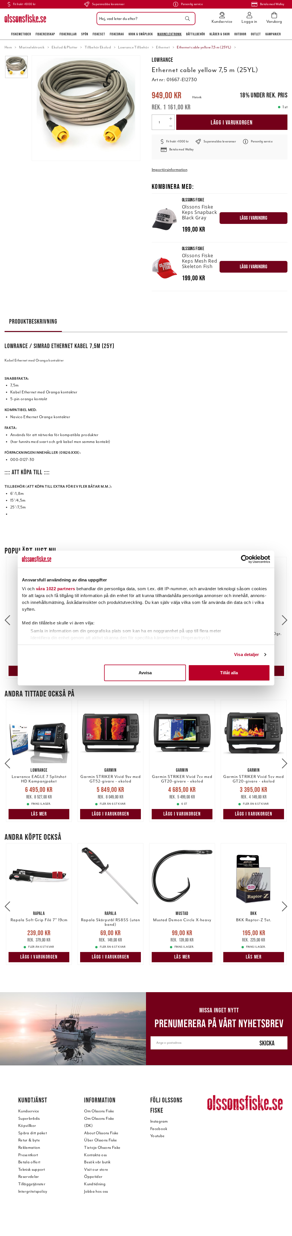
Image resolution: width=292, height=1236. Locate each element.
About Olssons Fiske (101, 1133)
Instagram (159, 1121)
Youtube (157, 1135)
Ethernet (163, 47)
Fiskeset (99, 34)
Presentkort (28, 1155)
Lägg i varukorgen (232, 122)
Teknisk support (31, 1169)
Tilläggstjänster (31, 1184)
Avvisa (145, 672)
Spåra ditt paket (32, 1133)
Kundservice (28, 1111)
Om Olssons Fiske (99, 1111)
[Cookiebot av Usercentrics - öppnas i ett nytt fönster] (245, 559)
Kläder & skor (220, 34)
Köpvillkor (27, 1125)
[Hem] (25, 18)
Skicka (267, 1043)
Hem (8, 47)
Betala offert (29, 1162)
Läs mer (39, 814)
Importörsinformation (169, 169)
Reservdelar (28, 1176)
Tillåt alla (229, 672)
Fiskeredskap (45, 34)
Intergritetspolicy (32, 1191)
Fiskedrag (117, 34)
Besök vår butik (97, 1162)
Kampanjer (273, 34)
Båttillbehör (195, 34)
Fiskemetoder (21, 34)
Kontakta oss (95, 1155)
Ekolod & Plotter (64, 47)
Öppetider (93, 1176)
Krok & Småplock (141, 34)
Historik (197, 97)
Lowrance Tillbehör (133, 47)
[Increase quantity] (171, 118)
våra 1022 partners (55, 588)
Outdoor (240, 34)
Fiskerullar (68, 34)
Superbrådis (29, 1118)
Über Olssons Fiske (100, 1140)
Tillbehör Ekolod (98, 47)
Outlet (256, 34)
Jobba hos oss (96, 1191)
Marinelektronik (169, 34)
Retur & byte (29, 1140)
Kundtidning (95, 1184)
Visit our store (96, 1169)
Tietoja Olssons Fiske (102, 1147)
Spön (84, 34)
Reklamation (29, 1147)
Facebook (158, 1128)
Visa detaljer (246, 654)
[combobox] (144, 18)
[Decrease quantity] (171, 126)
